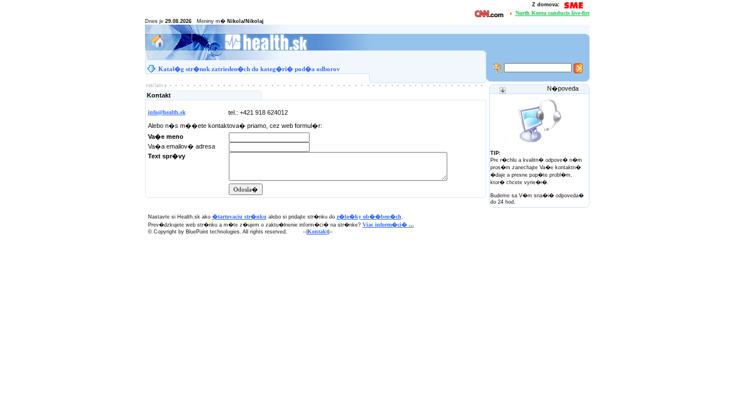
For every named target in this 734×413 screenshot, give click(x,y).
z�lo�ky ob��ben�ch (369, 216)
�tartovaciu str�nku (239, 216)
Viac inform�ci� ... (388, 224)
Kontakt (317, 231)
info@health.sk (167, 112)
